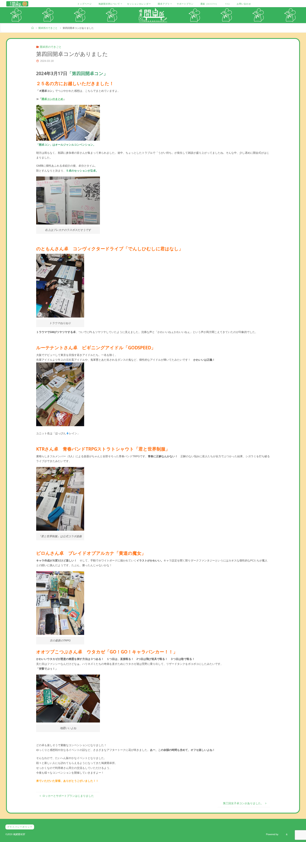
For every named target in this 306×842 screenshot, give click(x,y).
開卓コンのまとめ (52, 99)
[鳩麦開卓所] (17, 3)
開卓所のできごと (48, 28)
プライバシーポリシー (20, 827)
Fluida (281, 834)
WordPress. (294, 834)
